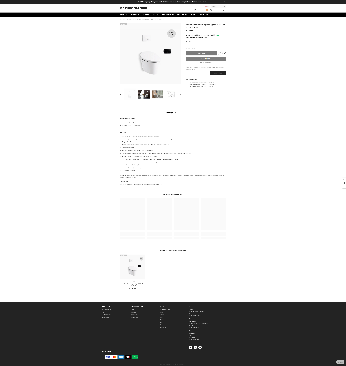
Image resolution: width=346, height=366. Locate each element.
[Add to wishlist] (220, 53)
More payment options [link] (206, 62)
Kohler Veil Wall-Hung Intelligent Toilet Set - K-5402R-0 (133, 285)
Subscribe (218, 73)
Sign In (224, 10)
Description (171, 113)
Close (225, 2)
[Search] (218, 6)
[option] (150, 53)
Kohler (133, 282)
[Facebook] (190, 347)
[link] (132, 235)
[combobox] (217, 6)
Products (128, 19)
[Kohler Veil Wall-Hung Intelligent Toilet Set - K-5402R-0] (132, 267)
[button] (120, 94)
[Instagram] (195, 347)
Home (122, 19)
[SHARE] (224, 53)
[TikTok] (200, 347)
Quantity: (189, 42)
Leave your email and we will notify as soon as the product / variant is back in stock (205, 68)
